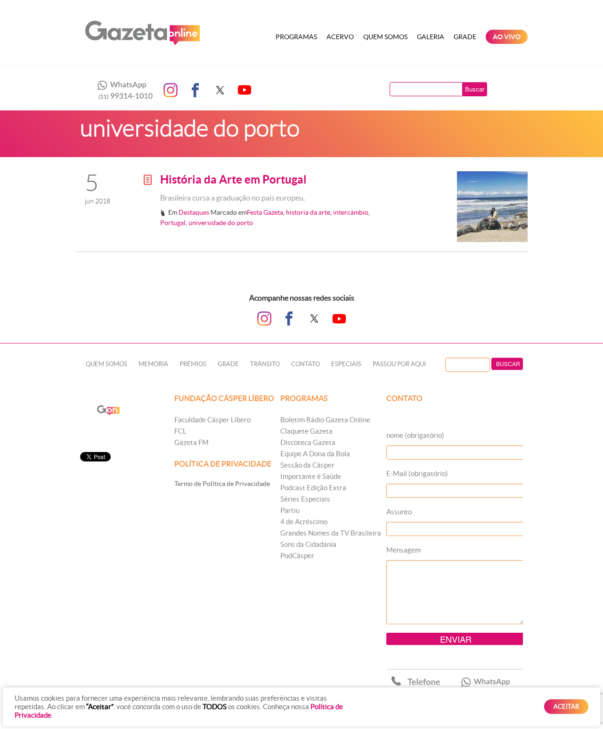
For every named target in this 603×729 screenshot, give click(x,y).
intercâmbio (350, 212)
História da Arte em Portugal (233, 179)
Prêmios (192, 364)
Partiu (290, 510)
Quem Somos (385, 37)
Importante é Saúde (310, 476)
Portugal (173, 222)
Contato (305, 364)
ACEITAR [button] (566, 706)
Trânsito (265, 364)
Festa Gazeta (265, 212)
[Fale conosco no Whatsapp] (122, 90)
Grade (465, 37)
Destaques (194, 212)
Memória (153, 364)
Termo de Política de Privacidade (222, 483)
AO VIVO (507, 37)
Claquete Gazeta (306, 431)
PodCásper (297, 556)
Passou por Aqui (399, 364)
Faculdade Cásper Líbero (212, 420)
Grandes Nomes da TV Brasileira (330, 533)
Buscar (474, 88)
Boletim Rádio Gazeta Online (325, 420)
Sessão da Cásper (307, 465)
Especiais (346, 364)
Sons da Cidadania (308, 544)
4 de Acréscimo (303, 522)
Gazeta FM (191, 442)
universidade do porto (220, 222)
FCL (180, 431)
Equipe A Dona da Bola (315, 454)
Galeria (430, 37)
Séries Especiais (305, 499)
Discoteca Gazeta (307, 442)
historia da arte (308, 212)
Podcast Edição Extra (313, 488)
